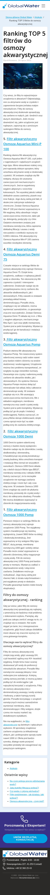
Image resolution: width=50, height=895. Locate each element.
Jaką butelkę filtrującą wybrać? (24, 788)
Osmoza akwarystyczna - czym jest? (27, 801)
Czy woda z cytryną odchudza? (24, 791)
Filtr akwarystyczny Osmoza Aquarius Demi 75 (21, 254)
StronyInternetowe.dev (27, 878)
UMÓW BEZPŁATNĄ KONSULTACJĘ (25, 838)
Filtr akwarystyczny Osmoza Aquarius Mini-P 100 (22, 144)
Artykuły (13, 768)
